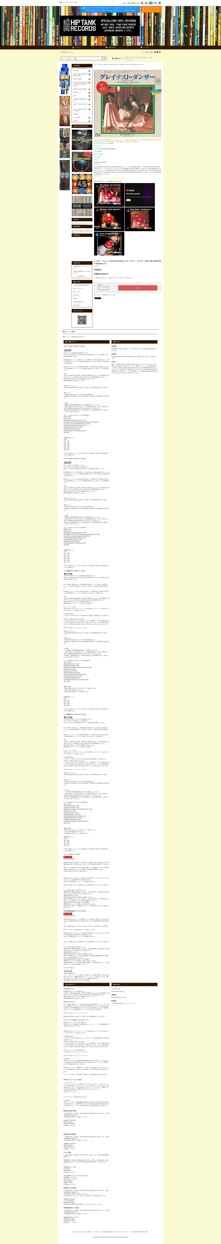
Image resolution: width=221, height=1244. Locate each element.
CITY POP (76, 295)
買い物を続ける (128, 278)
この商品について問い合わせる (115, 278)
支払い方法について (78, 1231)
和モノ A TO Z (128, 59)
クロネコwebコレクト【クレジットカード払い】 (76, 1052)
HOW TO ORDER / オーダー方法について (82, 272)
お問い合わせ (112, 47)
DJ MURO (138, 57)
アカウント (78, 47)
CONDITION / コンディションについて (82, 267)
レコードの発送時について (80, 276)
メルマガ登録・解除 (147, 52)
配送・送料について (89, 1231)
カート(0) (145, 47)
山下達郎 (150, 57)
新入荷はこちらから (67, 52)
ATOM (146, 1231)
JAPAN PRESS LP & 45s (137, 64)
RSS (142, 1231)
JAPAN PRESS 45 (78, 302)
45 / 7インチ (77, 292)
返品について (97, 294)
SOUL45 (145, 57)
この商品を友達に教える (100, 278)
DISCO (75, 298)
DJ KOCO (132, 57)
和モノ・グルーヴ (78, 288)
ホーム (95, 64)
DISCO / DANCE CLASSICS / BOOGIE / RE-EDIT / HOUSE (114, 64)
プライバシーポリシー (123, 1231)
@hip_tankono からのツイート (80, 224)
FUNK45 (127, 57)
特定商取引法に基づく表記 (109, 294)
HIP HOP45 (76, 305)
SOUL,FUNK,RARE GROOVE (81, 285)
